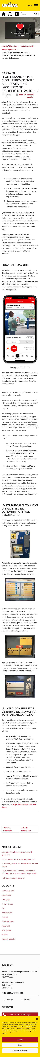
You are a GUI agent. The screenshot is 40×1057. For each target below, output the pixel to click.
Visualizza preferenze (20, 1051)
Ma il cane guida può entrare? (13, 878)
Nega (20, 1045)
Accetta (20, 1039)
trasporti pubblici (9, 49)
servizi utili (6, 926)
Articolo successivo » (26, 829)
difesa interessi (7, 904)
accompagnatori (8, 891)
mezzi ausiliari (7, 913)
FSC (3, 908)
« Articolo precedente (7, 829)
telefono (5, 935)
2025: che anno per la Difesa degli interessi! (18, 859)
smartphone (6, 930)
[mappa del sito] (10, 14)
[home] (3, 14)
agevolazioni (6, 895)
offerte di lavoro (8, 921)
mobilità (22, 95)
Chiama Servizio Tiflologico (19, 1014)
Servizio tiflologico (9, 46)
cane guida (6, 900)
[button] (37, 1019)
